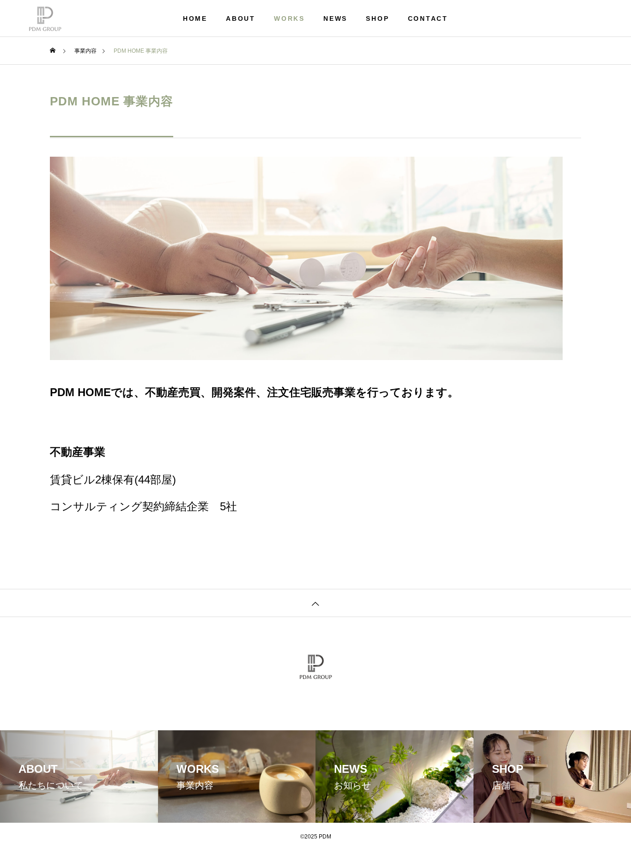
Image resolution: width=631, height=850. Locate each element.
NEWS (335, 18)
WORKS (289, 18)
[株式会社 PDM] (45, 18)
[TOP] (315, 603)
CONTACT (428, 18)
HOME (195, 18)
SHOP (377, 18)
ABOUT (240, 18)
